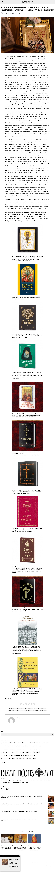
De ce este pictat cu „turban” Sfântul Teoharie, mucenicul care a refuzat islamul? (21, 752)
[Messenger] (23, 704)
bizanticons (19, 717)
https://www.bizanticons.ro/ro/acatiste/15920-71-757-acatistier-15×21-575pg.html (27, 492)
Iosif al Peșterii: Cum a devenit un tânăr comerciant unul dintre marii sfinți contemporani (23, 746)
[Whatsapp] (31, 704)
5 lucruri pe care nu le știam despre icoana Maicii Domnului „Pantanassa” (19, 811)
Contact (33, 862)
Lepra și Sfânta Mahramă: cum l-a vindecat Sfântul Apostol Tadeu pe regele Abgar (22, 749)
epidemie (11, 708)
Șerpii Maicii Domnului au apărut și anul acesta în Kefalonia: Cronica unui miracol (21, 803)
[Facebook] (21, 704)
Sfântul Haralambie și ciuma (16, 710)
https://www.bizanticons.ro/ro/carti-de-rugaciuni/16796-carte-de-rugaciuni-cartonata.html (25, 530)
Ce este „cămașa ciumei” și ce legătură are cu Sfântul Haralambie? (7, 847)
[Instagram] (4, 789)
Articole (19, 13)
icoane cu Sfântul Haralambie (24, 708)
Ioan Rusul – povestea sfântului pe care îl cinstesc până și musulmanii (18, 819)
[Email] (34, 704)
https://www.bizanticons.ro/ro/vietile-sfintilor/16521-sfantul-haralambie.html (26, 298)
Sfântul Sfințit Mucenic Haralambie (36, 710)
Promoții (43, 862)
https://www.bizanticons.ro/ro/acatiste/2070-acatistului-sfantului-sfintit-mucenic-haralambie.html (26, 416)
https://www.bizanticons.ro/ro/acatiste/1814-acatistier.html (25, 455)
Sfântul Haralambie (40, 708)
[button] (52, 735)
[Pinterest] (29, 704)
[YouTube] (6, 789)
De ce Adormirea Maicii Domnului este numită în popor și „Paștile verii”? (19, 755)
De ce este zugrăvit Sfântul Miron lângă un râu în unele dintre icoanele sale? (20, 758)
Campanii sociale (50, 862)
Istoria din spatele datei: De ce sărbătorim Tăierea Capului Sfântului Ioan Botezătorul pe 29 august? (26, 742)
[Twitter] (26, 704)
